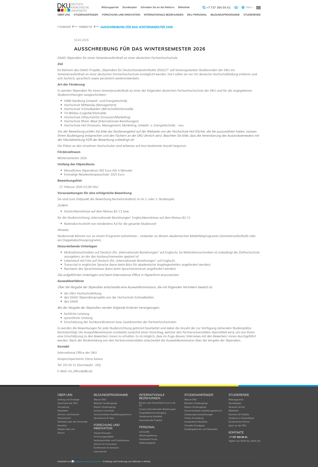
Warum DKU (100, 399)
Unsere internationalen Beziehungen (157, 409)
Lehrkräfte (144, 431)
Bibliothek (184, 7)
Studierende (252, 14)
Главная (64, 26)
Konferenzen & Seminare (106, 447)
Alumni (61, 432)
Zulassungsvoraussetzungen (198, 414)
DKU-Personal (197, 14)
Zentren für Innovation (105, 443)
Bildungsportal (110, 7)
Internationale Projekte (150, 420)
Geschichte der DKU (67, 403)
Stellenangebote (147, 442)
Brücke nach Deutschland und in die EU (157, 404)
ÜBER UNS (63, 14)
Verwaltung (63, 406)
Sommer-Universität (104, 410)
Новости (85, 26)
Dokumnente (64, 418)
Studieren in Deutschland (241, 418)
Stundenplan (129, 7)
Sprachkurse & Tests (104, 418)
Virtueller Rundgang (194, 425)
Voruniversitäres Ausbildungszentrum (113, 414)
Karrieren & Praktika (239, 414)
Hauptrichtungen (102, 432)
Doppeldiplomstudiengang (152, 412)
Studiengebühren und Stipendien (201, 429)
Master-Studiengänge (105, 406)
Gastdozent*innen (148, 439)
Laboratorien (100, 451)
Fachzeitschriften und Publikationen (111, 440)
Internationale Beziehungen (163, 14)
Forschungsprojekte (104, 436)
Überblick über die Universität (72, 421)
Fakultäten (62, 410)
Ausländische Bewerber (196, 421)
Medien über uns (66, 429)
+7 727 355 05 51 (238, 437)
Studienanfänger (86, 14)
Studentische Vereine (239, 421)
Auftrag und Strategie (68, 399)
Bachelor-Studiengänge (105, 403)
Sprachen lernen (237, 406)
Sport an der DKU (237, 425)
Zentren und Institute (68, 414)
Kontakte (62, 425)
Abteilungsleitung (148, 435)
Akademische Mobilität (150, 416)
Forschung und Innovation (121, 14)
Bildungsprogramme (225, 14)
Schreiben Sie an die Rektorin (157, 7)
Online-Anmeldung (194, 418)
